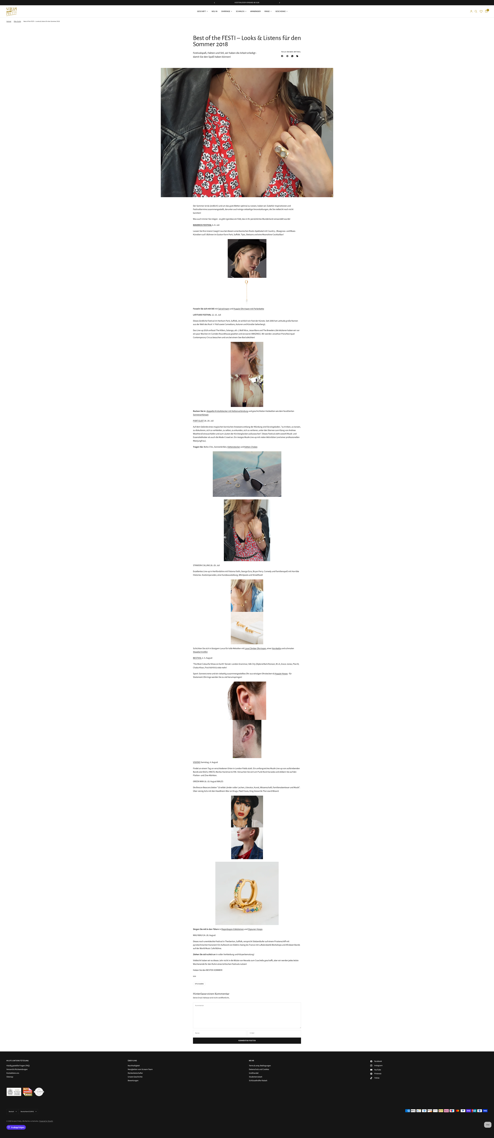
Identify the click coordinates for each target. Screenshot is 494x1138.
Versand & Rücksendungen (17, 1069)
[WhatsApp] (292, 56)
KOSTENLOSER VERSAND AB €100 (247, 2)
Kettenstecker (233, 446)
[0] (486, 11)
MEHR (251, 1061)
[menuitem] (202, 11)
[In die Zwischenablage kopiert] (297, 56)
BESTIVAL (197, 658)
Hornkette (276, 648)
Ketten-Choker (250, 446)
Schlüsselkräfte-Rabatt (258, 1080)
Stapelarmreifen (200, 652)
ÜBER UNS (132, 1061)
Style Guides (199, 984)
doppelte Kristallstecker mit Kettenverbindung (227, 411)
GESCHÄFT (201, 11)
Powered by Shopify (46, 1121)
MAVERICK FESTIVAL (202, 225)
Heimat (8, 21)
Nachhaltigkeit (134, 1065)
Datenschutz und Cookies (259, 1069)
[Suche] (475, 11)
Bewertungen (133, 1080)
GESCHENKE (280, 11)
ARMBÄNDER (255, 11)
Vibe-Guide (17, 21)
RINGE (267, 11)
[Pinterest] (287, 56)
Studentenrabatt (255, 1076)
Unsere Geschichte (135, 1076)
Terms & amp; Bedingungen (260, 1065)
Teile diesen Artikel (291, 52)
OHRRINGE (225, 11)
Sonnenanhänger (200, 414)
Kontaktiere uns (12, 1073)
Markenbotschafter (135, 1073)
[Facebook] (282, 56)
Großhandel (253, 1073)
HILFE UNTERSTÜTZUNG (17, 1061)
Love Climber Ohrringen (255, 648)
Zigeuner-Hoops (255, 929)
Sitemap (9, 1076)
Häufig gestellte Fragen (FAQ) (18, 1065)
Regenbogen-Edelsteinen (232, 929)
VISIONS (196, 762)
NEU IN (214, 11)
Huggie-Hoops (281, 673)
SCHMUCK (240, 11)
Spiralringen (223, 308)
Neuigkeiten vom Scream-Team (140, 1069)
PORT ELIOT (198, 420)
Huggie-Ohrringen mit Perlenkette (248, 308)
